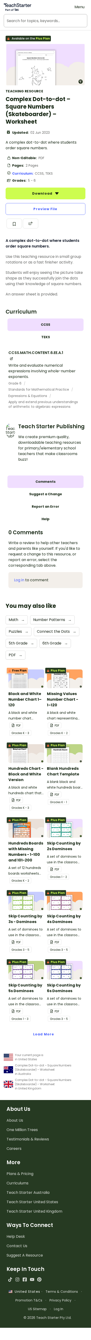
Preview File (45, 209)
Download (42, 193)
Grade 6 (15, 383)
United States (26, 1291)
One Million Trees (22, 1129)
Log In (58, 1309)
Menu (79, 7)
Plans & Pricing (20, 1173)
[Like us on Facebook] (24, 1279)
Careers (14, 1148)
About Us (15, 1120)
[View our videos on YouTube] (32, 1279)
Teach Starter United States (32, 1202)
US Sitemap (37, 1309)
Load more (43, 1034)
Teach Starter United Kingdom (34, 1211)
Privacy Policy (60, 1300)
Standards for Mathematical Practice (39, 389)
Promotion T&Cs (28, 1300)
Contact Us (17, 1246)
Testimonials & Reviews (28, 1139)
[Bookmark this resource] (14, 223)
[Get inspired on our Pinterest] (39, 1279)
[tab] (45, 324)
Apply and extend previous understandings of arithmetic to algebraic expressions (43, 404)
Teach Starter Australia (28, 1192)
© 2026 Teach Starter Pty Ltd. (47, 1317)
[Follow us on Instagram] (17, 1279)
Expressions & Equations (28, 395)
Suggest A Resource (25, 1255)
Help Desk (16, 1236)
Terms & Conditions (62, 1291)
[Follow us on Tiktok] (10, 1279)
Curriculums (17, 1183)
